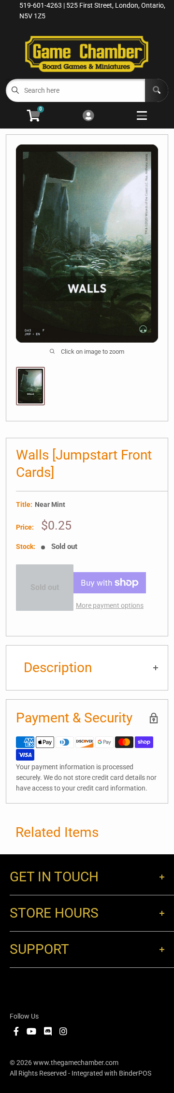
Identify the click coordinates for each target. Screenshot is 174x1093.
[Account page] (88, 116)
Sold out (44, 587)
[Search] (156, 90)
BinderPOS (135, 1073)
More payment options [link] (110, 605)
